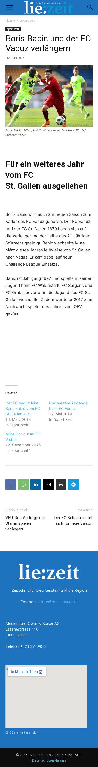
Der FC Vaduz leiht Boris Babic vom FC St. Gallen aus (22, 408)
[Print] (61, 484)
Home (10, 20)
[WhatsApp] (23, 484)
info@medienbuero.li (59, 601)
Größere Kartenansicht (22, 732)
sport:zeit (27, 20)
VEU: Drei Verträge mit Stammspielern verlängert (25, 523)
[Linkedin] (35, 484)
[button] (9, 7)
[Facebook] (10, 484)
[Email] (48, 484)
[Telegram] (73, 484)
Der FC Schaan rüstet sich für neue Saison (73, 520)
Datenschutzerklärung (49, 760)
